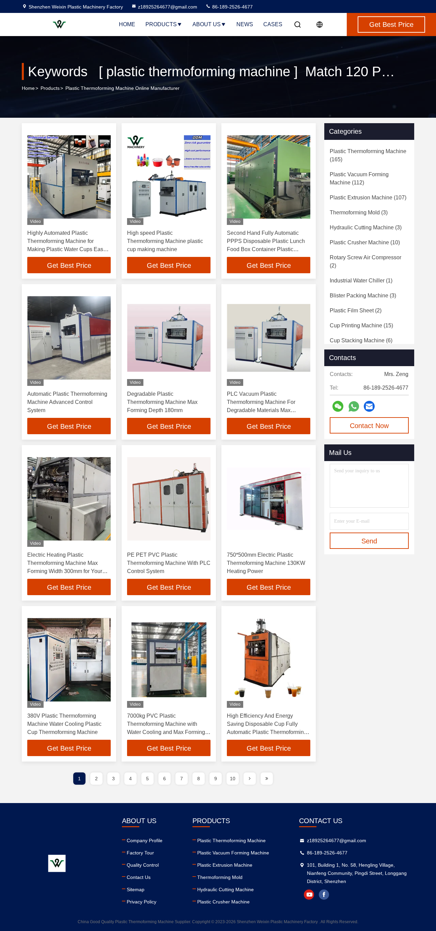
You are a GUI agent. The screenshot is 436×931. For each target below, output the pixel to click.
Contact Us (139, 877)
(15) (361, 325)
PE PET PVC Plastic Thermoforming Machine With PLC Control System (169, 563)
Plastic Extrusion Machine (224, 865)
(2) (365, 261)
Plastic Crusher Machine (223, 901)
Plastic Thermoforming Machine (231, 840)
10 (232, 778)
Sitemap (135, 889)
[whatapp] (354, 406)
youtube (309, 894)
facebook (324, 894)
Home (127, 24)
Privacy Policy (141, 901)
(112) (359, 178)
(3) (359, 212)
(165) (368, 155)
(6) (361, 340)
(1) (361, 280)
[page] (250, 778)
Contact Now (369, 425)
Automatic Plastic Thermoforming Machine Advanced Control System (67, 402)
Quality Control (143, 865)
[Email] (369, 406)
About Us (206, 24)
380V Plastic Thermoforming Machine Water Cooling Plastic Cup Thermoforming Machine (64, 724)
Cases (272, 24)
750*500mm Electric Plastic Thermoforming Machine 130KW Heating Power (266, 563)
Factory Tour (140, 852)
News (244, 24)
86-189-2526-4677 (232, 7)
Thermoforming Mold (220, 877)
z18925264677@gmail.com (167, 7)
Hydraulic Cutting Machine (225, 889)
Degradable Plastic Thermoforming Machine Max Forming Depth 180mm (162, 402)
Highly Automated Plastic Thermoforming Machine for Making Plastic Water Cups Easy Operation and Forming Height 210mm (66, 249)
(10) (365, 242)
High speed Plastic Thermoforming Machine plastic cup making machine (165, 241)
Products (161, 24)
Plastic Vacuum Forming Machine (233, 852)
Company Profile (144, 840)
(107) (368, 197)
